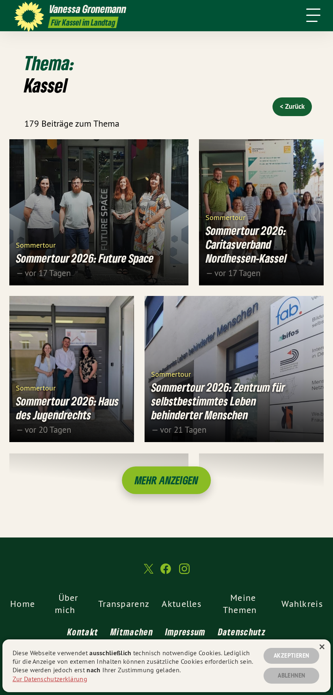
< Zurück (292, 106)
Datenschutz (242, 631)
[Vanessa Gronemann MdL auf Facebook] (165, 572)
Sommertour (36, 244)
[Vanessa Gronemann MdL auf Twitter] (147, 572)
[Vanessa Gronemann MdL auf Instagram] (184, 572)
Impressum (185, 631)
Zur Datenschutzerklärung (50, 679)
